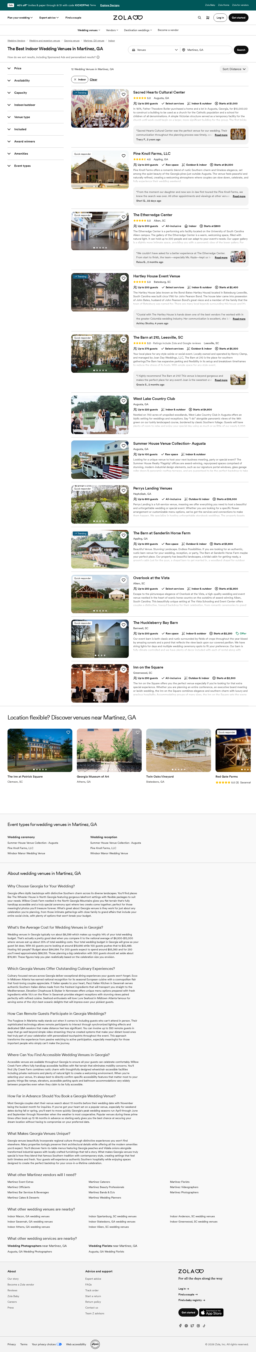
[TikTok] (204, 1326)
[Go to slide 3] (100, 125)
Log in (182, 1288)
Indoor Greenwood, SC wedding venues (193, 1221)
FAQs (88, 1284)
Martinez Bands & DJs (102, 1192)
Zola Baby (210, 5)
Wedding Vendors (16, 40)
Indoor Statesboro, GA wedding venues (112, 1221)
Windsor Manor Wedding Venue (26, 853)
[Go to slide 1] (94, 125)
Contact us (91, 1307)
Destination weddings (136, 30)
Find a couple (73, 17)
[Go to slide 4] (103, 125)
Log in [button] (220, 17)
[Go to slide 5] (106, 125)
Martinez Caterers (99, 1181)
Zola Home (223, 5)
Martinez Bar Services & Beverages (28, 1192)
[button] (176, 50)
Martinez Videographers (184, 1187)
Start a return (93, 1296)
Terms (93, 5)
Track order (92, 1290)
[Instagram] (198, 1326)
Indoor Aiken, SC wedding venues (109, 1226)
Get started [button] (238, 17)
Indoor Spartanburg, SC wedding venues (112, 1216)
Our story (13, 1278)
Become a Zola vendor (20, 1284)
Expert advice (47, 17)
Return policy (93, 1301)
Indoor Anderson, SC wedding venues (192, 1216)
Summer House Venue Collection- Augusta (32, 842)
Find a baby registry (190, 1300)
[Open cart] (208, 17)
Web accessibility (76, 1344)
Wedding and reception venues (44, 40)
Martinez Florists (179, 1181)
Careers (12, 1301)
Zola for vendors (240, 5)
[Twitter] (192, 1326)
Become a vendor (168, 29)
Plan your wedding (18, 17)
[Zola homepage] (128, 17)
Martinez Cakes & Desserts (23, 1197)
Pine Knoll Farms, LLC (20, 848)
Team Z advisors (94, 1313)
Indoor (111, 40)
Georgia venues (71, 40)
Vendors (111, 30)
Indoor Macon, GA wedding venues (28, 1216)
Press (10, 1307)
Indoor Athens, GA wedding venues (28, 1226)
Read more (221, 134)
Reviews (12, 1290)
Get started (188, 1312)
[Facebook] (180, 1326)
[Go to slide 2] (97, 125)
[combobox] (206, 50)
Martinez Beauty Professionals (106, 1187)
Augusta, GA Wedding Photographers (29, 1251)
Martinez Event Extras (20, 1181)
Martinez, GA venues (94, 40)
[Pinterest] (186, 1326)
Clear (93, 79)
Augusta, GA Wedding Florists (106, 1251)
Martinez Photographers (184, 1192)
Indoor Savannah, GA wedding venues (30, 1221)
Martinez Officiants (18, 1187)
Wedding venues (88, 30)
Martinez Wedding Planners (105, 1197)
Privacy (11, 1344)
